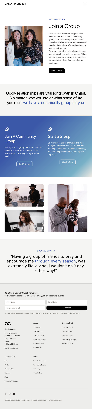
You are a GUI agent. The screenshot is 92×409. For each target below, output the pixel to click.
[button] (85, 4)
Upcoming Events (39, 365)
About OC (36, 327)
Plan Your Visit (67, 327)
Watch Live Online (11, 348)
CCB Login (37, 369)
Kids (6, 361)
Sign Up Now (67, 162)
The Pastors (37, 331)
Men (6, 377)
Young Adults (9, 369)
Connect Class (67, 335)
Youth (7, 365)
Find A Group (56, 71)
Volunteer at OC (68, 344)
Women (7, 373)
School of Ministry (11, 381)
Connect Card (38, 344)
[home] (15, 4)
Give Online (37, 373)
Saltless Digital (56, 400)
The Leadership (39, 335)
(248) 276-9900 (10, 339)
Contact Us (37, 347)
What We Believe (39, 339)
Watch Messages (39, 361)
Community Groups (69, 339)
